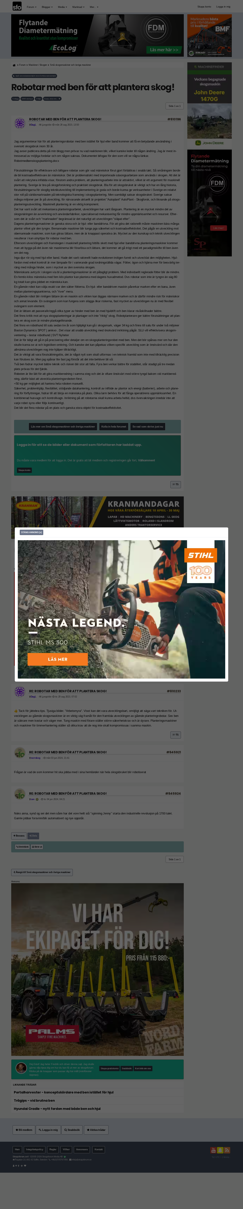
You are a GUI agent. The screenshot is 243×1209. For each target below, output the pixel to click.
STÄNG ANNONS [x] (31, 532)
